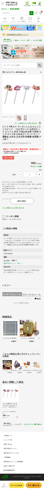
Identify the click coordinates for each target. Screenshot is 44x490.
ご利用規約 (7, 457)
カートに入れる (16, 485)
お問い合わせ (8, 444)
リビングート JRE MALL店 (15, 72)
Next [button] (36, 94)
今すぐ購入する (33, 485)
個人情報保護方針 (9, 470)
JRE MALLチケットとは (11, 453)
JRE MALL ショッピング (7, 40)
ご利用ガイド (8, 435)
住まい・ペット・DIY (22, 40)
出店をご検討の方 (9, 466)
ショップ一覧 (8, 440)
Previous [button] (7, 94)
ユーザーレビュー (12, 294)
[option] (22, 94)
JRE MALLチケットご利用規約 (13, 461)
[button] (36, 332)
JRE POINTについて (10, 448)
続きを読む (22, 201)
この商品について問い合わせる (27, 123)
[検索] (40, 65)
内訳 (40, 170)
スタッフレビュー (31, 294)
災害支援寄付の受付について (17, 35)
